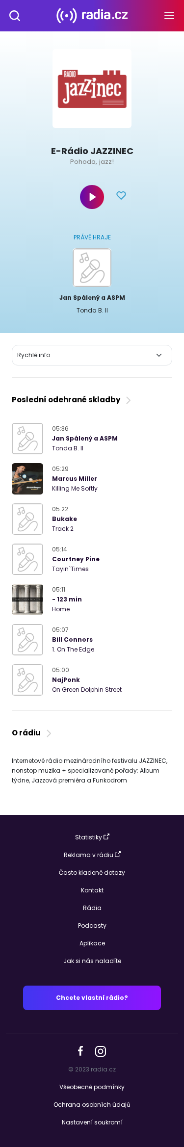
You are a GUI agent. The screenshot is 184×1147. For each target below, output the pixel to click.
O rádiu (28, 733)
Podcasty (92, 925)
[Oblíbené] (122, 196)
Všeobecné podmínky (92, 1087)
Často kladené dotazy (92, 872)
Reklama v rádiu (88, 855)
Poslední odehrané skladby (67, 399)
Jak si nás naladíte (92, 961)
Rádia (92, 908)
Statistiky (88, 837)
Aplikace (92, 943)
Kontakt (92, 890)
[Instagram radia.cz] (100, 1050)
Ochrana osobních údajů (92, 1104)
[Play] (92, 197)
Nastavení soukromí (92, 1122)
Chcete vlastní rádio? (92, 997)
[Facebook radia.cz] (80, 1050)
